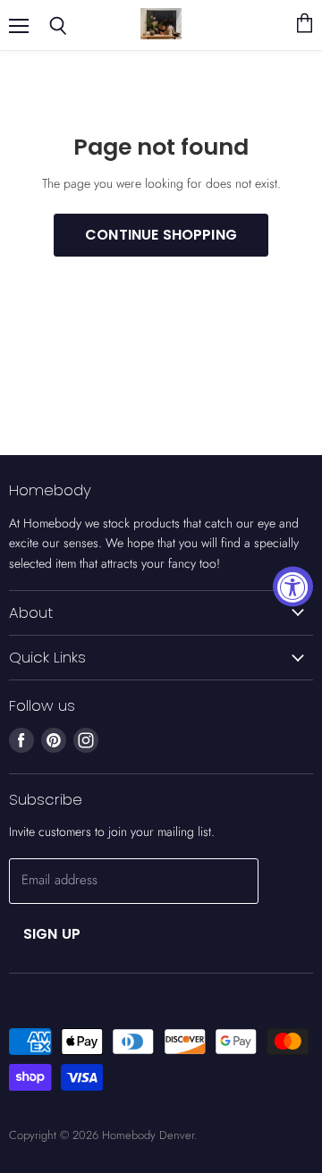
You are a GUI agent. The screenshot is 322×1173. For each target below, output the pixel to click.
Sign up (51, 934)
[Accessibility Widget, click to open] (293, 587)
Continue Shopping (161, 234)
